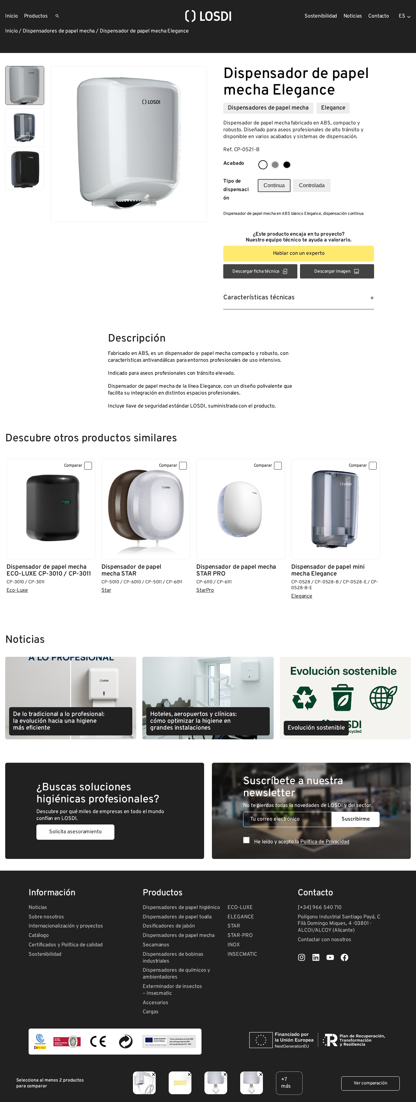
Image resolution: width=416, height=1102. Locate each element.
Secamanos (156, 945)
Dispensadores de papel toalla (177, 917)
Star (106, 590)
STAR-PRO (240, 935)
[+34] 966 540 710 (320, 907)
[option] (25, 128)
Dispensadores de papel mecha (59, 31)
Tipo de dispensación (236, 189)
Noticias (38, 907)
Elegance (333, 108)
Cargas (150, 1012)
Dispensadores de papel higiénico (181, 907)
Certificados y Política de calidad (66, 945)
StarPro (205, 590)
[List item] (302, 957)
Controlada (312, 185)
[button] (298, 254)
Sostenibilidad (45, 954)
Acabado (233, 163)
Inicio (11, 31)
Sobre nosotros (46, 917)
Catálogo (39, 935)
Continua (274, 185)
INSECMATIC (242, 954)
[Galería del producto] (129, 144)
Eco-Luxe (17, 590)
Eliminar (153, 1073)
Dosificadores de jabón (169, 926)
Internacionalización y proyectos (66, 926)
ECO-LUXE (240, 907)
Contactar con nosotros (324, 940)
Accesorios (155, 1003)
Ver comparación (370, 1083)
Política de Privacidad (324, 842)
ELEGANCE (241, 917)
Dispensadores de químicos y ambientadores (176, 973)
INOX (234, 945)
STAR (234, 926)
